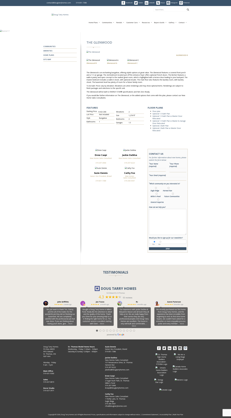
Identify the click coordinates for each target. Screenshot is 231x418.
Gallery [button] (171, 22)
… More (69, 323)
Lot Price (90, 114)
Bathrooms (91, 121)
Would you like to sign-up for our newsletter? (166, 238)
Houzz (162, 3)
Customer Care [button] (132, 22)
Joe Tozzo (100, 302)
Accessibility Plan (165, 414)
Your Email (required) (157, 175)
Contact (182, 22)
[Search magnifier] (188, 9)
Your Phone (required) (174, 164)
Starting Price (92, 111)
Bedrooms (120, 119)
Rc (137, 302)
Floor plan (156, 111)
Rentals (119, 22)
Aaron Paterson (174, 302)
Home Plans (93, 22)
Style (88, 118)
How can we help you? (157, 207)
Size (117, 115)
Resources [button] (146, 22)
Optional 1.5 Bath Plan (161, 114)
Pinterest (186, 3)
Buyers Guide (159, 22)
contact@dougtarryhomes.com (59, 3)
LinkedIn (152, 3)
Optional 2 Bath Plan (160, 126)
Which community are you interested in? (164, 183)
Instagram (174, 3)
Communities (107, 22)
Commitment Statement (150, 414)
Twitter (140, 3)
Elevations (120, 112)
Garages (119, 122)
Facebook (129, 3)
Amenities (47, 51)
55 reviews (127, 297)
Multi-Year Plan (178, 414)
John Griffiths (63, 302)
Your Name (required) (153, 164)
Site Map (47, 59)
